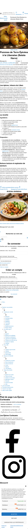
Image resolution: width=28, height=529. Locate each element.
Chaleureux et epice (10, 360)
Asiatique (7, 321)
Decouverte (8, 352)
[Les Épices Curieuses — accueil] (11, 411)
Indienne (7, 324)
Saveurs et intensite (8, 356)
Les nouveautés (6, 385)
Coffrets (7, 351)
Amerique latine (9, 318)
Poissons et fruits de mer (11, 340)
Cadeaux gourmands (10, 349)
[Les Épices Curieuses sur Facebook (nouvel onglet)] (14, 452)
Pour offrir (6, 345)
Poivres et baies (9, 382)
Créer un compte (4, 292)
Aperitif (7, 334)
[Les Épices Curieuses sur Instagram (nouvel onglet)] (14, 481)
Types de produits (8, 370)
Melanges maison (9, 379)
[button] (26, 486)
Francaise (7, 323)
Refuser (14, 518)
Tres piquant (8, 368)
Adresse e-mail (7, 250)
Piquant (7, 367)
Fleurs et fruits (8, 376)
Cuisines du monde (8, 312)
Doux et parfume (9, 362)
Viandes (7, 343)
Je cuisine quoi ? (8, 329)
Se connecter (3, 264)
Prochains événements (7, 387)
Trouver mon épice (6, 389)
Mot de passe (7, 256)
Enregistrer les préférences (14, 522)
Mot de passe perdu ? (5, 263)
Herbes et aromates (10, 378)
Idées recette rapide (7, 390)
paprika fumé (15, 125)
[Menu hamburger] (1, 13)
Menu (3, 302)
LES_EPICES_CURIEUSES (7, 63)
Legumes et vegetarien (10, 338)
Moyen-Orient (8, 327)
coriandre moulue (16, 130)
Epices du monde (9, 374)
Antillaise (7, 320)
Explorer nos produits (7, 307)
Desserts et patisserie (10, 337)
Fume (6, 365)
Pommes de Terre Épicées (6, 64)
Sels (6, 384)
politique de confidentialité (12, 290)
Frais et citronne (9, 363)
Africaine (7, 316)
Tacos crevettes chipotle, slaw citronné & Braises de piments (12, 223)
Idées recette (14, 50)
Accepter (14, 514)
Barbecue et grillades (10, 335)
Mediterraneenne (9, 326)
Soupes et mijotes (9, 341)
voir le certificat (17, 404)
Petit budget (8, 354)
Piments (7, 381)
